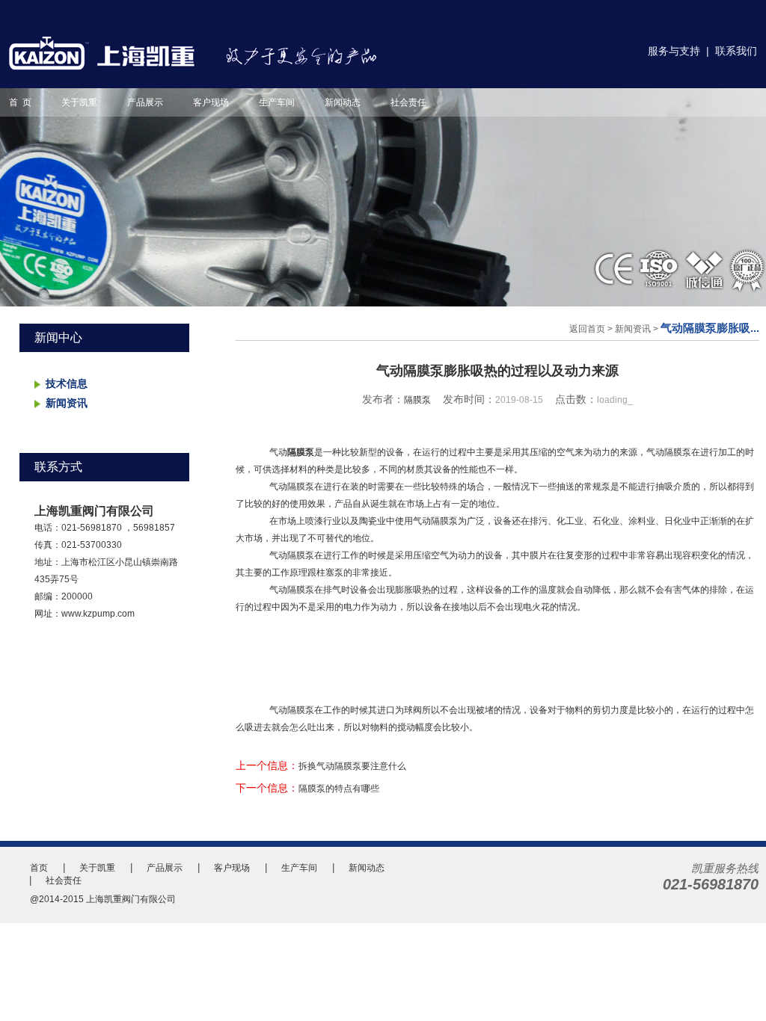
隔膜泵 (417, 400)
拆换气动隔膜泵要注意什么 (352, 766)
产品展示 (145, 102)
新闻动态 (343, 102)
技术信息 (67, 383)
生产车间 (277, 102)
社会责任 (408, 102)
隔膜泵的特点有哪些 (338, 788)
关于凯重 (79, 102)
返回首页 (587, 329)
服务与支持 (674, 51)
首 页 (20, 102)
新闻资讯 (67, 403)
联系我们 (736, 51)
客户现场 (211, 102)
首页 (39, 868)
